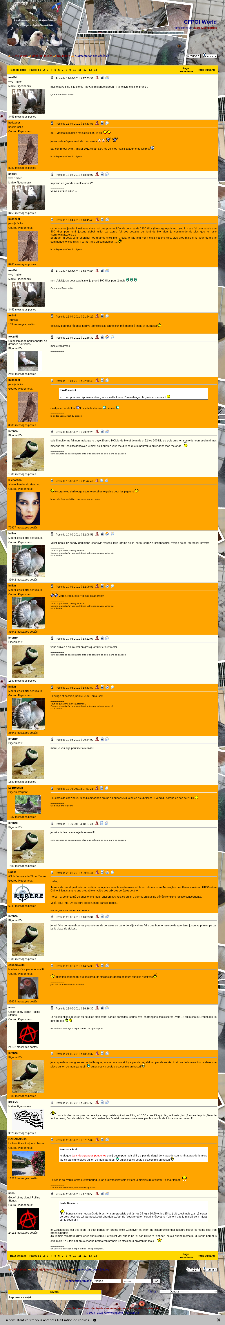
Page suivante (207, 69)
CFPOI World (19, 56)
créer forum (73, 1308)
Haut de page (18, 1255)
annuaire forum (115, 1308)
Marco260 (200, 27)
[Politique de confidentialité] (94, 1320)
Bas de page (18, 69)
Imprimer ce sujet (20, 1297)
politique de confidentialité (143, 1308)
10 (74, 69)
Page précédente (186, 70)
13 (90, 69)
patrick (212, 27)
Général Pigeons (42, 56)
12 (85, 69)
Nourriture (63, 56)
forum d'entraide (93, 1308)
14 (95, 69)
